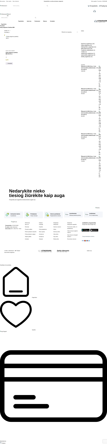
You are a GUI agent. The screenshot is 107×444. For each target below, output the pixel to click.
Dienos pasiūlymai (55, 214)
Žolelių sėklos (56, 239)
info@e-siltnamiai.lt (13, 227)
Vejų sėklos (55, 236)
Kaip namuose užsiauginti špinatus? (72, 235)
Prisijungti (41, 224)
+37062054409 (104, 1)
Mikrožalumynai (85, 48)
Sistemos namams (57, 226)
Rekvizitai (27, 226)
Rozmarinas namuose (71, 239)
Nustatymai (41, 236)
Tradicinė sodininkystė (87, 50)
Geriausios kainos (15, 214)
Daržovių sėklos (56, 231)
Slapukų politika (28, 236)
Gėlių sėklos (55, 234)
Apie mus (27, 224)
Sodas (83, 51)
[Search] (47, 5)
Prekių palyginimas (43, 229)
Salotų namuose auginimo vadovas (72, 231)
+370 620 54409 (101, 11)
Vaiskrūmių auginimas (87, 53)
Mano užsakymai (16, 1)
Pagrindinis (3, 24)
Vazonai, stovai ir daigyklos (10, 50)
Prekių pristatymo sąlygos (30, 234)
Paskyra (3, 443)
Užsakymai (41, 234)
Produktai (2, 25)
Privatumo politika (28, 229)
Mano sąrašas (8, 1)
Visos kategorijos (8, 11)
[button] (9, 63)
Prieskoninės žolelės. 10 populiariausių (72, 227)
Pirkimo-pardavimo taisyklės (30, 231)
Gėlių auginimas (85, 45)
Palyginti (5, 331)
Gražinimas (92, 213)
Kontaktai (27, 239)
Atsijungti (41, 239)
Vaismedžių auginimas (87, 55)
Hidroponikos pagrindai (87, 47)
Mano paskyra (2, 1)
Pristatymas (33, 214)
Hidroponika (55, 224)
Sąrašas (34, 329)
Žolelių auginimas (86, 56)
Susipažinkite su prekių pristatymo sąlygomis (53, 1)
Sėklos (54, 229)
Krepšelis (41, 226)
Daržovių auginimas (86, 43)
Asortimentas (73, 213)
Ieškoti (82, 30)
